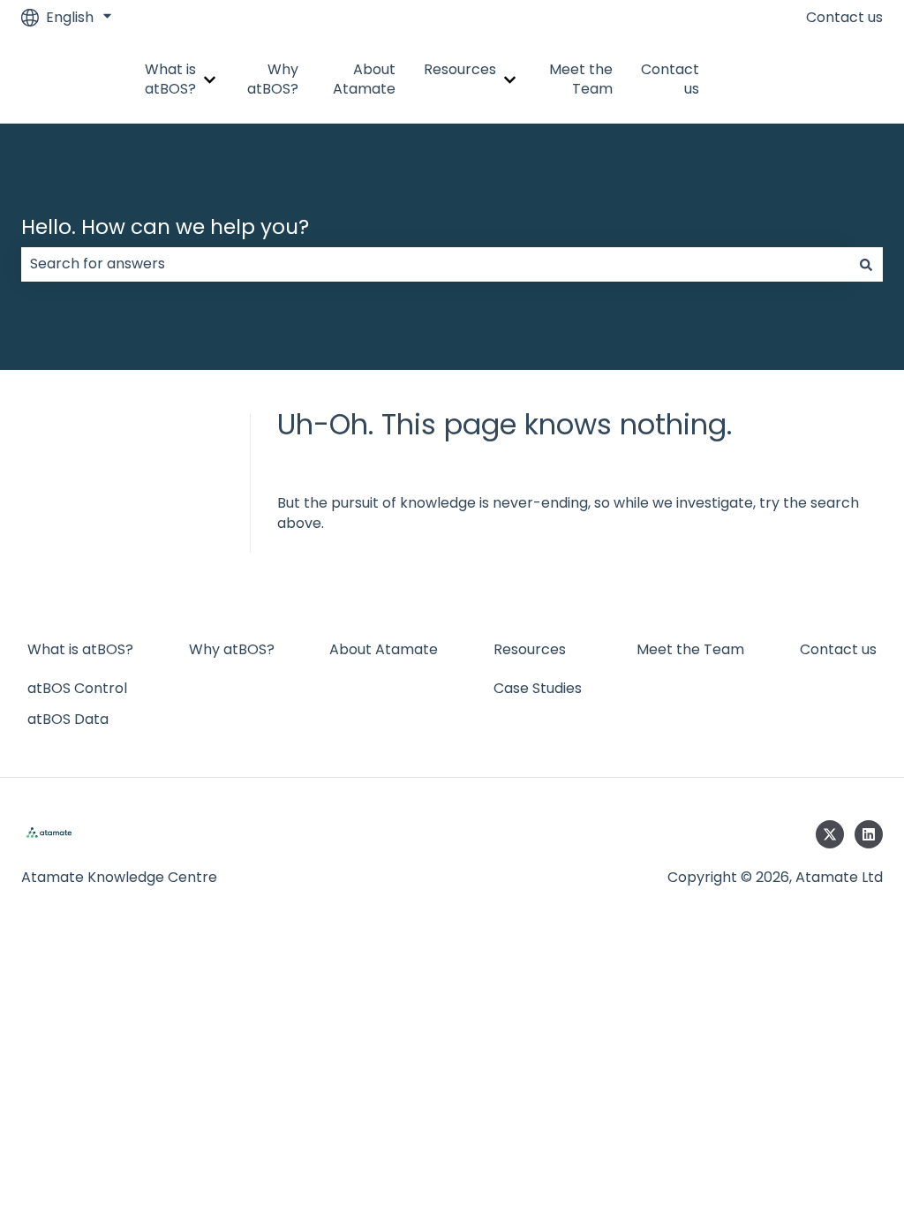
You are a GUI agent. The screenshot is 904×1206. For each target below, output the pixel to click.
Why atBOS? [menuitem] (232, 649)
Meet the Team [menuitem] (690, 649)
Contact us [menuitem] (838, 649)
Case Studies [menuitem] (537, 688)
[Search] (866, 264)
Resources (460, 69)
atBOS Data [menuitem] (68, 719)
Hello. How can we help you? (165, 227)
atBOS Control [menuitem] (77, 688)
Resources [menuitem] (529, 649)
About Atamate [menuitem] (383, 649)
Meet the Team (581, 79)
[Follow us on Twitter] (830, 834)
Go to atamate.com (816, 79)
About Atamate (364, 79)
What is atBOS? (170, 79)
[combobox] (435, 264)
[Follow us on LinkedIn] (869, 834)
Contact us (844, 17)
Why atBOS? (272, 79)
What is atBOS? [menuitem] (80, 649)
